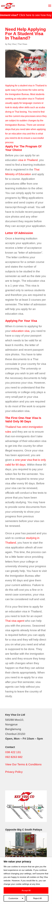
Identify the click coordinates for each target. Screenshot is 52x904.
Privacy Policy (14, 771)
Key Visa (12, 44)
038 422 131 (13, 752)
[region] (26, 880)
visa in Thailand (28, 160)
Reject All (37, 898)
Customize (13, 898)
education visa (20, 330)
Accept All (26, 890)
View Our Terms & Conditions (23, 764)
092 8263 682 (14, 756)
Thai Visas (22, 44)
